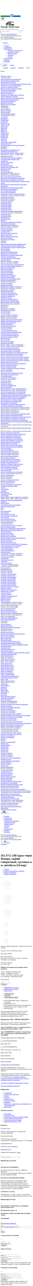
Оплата (10, 57)
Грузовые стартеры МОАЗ (8, 583)
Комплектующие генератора (9, 225)
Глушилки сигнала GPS (8, 92)
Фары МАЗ (4, 684)
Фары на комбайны (6, 671)
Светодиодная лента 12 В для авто (11, 734)
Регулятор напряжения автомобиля (11, 222)
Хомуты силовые (6, 110)
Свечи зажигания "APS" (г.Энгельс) (11, 525)
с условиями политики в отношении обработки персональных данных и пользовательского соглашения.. (15, 1078)
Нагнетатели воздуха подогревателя (11, 445)
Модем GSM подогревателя (9, 443)
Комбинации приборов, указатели (11, 286)
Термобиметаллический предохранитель (13, 404)
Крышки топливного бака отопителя (12, 464)
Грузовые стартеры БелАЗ (8, 574)
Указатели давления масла (8, 293)
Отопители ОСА (6, 382)
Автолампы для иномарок (8, 142)
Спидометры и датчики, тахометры (11, 553)
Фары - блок (4, 679)
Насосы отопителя (6, 476)
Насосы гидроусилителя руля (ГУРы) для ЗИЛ (14, 359)
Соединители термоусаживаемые (11, 505)
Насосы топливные (6, 370)
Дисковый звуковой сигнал (9, 330)
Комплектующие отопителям (9, 453)
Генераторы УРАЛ (6, 209)
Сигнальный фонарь (7, 770)
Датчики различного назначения (10, 258)
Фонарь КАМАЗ (6, 745)
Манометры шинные (7, 103)
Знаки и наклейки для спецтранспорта (12, 98)
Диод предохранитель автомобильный (12, 264)
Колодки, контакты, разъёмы (9, 261)
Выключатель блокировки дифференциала (13, 244)
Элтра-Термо (4, 495)
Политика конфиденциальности (10, 1086)
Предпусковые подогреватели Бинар (12, 415)
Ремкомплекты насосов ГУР (9, 362)
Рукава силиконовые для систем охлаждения (14, 352)
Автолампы (7, 1114)
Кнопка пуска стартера (8, 534)
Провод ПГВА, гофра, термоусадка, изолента (14, 497)
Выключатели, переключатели (10, 173)
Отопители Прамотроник (8, 385)
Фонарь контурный (6, 778)
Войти (3, 1232)
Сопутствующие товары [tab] (11, 997)
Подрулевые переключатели (9, 189)
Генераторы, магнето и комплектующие (13, 194)
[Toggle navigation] (3, 18)
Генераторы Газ (5, 217)
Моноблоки (4, 305)
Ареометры (4, 161)
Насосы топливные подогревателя (11, 484)
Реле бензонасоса (6, 511)
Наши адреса (8, 990)
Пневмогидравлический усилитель (11, 643)
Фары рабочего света (7, 665)
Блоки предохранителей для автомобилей (13, 392)
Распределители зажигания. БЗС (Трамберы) (14, 544)
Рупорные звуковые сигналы (9, 337)
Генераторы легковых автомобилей (11, 211)
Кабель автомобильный (8, 267)
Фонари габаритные (7, 767)
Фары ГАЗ (4, 687)
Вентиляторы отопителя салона (10, 794)
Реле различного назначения (9, 516)
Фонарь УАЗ (4, 743)
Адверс (3, 487)
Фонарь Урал (5, 750)
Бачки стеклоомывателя (8, 616)
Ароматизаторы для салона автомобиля (12, 145)
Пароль (8, 1227)
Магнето (3, 220)
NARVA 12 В (5, 132)
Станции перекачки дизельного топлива (13, 368)
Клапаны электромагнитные (9, 803)
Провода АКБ (5, 170)
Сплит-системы (5, 311)
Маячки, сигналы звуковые (9, 316)
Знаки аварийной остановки (9, 96)
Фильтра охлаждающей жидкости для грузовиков (15, 715)
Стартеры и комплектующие (9, 564)
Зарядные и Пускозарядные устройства (12, 95)
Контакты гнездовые (7, 272)
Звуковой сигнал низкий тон (9, 333)
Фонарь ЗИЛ (4, 748)
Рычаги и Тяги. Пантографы (9, 605)
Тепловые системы (6, 494)
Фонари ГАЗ (4, 751)
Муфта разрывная (6, 640)
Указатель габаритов (7, 773)
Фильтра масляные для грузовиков (11, 714)
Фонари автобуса (6, 762)
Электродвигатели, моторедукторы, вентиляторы (15, 791)
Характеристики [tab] (9, 993)
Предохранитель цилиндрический (11, 401)
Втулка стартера (5, 567)
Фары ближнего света (7, 666)
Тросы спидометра (6, 563)
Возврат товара (12, 53)
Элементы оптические (7, 698)
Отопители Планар (6, 384)
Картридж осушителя (7, 632)
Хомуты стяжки (5, 112)
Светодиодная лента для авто (9, 729)
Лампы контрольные (7, 291)
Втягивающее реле (6, 569)
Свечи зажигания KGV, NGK (9, 547)
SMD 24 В (4, 131)
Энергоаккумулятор (7, 651)
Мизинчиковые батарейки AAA (10, 150)
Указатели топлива (6, 297)
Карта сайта (7, 1107)
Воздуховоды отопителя (8, 458)
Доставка (10, 55)
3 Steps (19, 1152)
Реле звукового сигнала (8, 514)
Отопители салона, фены (8, 377)
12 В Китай (4, 117)
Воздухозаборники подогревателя (11, 437)
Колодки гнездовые (6, 269)
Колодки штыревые (6, 271)
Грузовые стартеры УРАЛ (8, 585)
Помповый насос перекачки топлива (12, 373)
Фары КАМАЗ (5, 685)
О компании (8, 47)
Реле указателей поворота (8, 520)
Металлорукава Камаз (7, 341)
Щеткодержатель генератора (9, 236)
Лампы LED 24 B (6, 143)
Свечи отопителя (6, 470)
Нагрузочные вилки (7, 165)
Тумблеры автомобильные (9, 654)
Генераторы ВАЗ (6, 214)
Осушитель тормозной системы (10, 641)
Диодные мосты (5, 231)
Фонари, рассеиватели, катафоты (11, 726)
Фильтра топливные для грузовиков (11, 717)
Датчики (3, 241)
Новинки (7, 60)
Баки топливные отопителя (9, 467)
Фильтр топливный (6, 709)
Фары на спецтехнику (7, 670)
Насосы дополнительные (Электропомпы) (13, 363)
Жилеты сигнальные (7, 93)
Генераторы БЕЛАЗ (6, 202)
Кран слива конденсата (8, 637)
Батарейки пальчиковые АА (9, 151)
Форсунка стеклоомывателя (9, 618)
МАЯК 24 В (4, 137)
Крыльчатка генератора (8, 239)
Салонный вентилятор (7, 797)
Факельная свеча (6, 552)
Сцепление (4, 621)
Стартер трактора (6, 594)
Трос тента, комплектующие (9, 87)
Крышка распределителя (8, 539)
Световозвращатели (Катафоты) (10, 761)
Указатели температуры (8, 296)
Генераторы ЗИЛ (6, 203)
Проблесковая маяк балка (8, 322)
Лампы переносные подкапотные (11, 79)
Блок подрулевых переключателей (11, 176)
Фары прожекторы (6, 663)
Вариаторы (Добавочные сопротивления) (13, 528)
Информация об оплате (11, 989)
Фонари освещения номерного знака (12, 784)
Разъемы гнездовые (6, 283)
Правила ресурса (6, 1149)
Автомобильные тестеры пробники (11, 158)
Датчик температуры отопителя (10, 459)
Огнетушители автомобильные (10, 81)
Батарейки (4, 147)
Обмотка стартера (6, 588)
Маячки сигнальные (7, 324)
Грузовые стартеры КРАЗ (8, 578)
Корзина (21, 67)
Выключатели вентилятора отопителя (12, 180)
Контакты (7, 61)
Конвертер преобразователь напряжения (13, 393)
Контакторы (4, 808)
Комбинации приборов (8, 289)
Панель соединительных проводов (11, 266)
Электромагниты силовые (8, 809)
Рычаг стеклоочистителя (8, 608)
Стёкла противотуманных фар (10, 676)
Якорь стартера (5, 600)
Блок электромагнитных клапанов (11, 806)
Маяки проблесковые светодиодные (11, 319)
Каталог (13, 67)
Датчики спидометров (7, 556)
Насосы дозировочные (7, 475)
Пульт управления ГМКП (8, 191)
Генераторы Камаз (6, 205)
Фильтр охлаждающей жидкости (10, 707)
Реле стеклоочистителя (8, 519)
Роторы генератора (6, 228)
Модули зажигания (6, 541)
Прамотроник (5, 492)
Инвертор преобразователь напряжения (13, 398)
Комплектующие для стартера (10, 586)
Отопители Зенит (6, 381)
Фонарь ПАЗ (4, 765)
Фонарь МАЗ (5, 747)
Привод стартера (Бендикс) (9, 589)
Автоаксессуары (6, 76)
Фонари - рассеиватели (8, 736)
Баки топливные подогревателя (10, 432)
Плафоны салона (6, 759)
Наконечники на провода (8, 275)
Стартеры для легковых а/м (9, 596)
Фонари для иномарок (7, 737)
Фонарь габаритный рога (8, 776)
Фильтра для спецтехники (8, 718)
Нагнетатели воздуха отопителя (10, 465)
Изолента (3, 502)
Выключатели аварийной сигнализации (13, 178)
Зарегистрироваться (10, 1223)
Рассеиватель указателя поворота (11, 758)
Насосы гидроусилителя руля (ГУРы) (12, 354)
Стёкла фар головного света (9, 677)
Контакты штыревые (7, 274)
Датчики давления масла (8, 256)
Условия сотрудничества (15, 50)
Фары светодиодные (7, 655)
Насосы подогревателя (7, 481)
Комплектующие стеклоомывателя (11, 613)
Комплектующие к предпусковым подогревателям (16, 428)
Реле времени (5, 513)
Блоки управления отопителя (9, 456)
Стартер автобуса (6, 593)
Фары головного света (7, 681)
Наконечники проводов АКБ (9, 167)
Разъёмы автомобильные (8, 280)
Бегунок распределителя (8, 527)
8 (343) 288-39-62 (9, 37)
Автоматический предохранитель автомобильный (16, 395)
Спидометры (4, 558)
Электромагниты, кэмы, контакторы (12, 800)
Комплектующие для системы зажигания (13, 538)
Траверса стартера (6, 597)
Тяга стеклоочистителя (7, 610)
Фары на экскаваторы (7, 673)
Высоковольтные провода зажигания (12, 530)
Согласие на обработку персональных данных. (15, 1083)
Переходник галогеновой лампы (10, 278)
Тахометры (4, 561)
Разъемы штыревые (6, 285)
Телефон (3, 1259)
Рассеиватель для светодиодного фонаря (13, 789)
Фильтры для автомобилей (9, 701)
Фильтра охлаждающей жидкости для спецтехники (16, 723)
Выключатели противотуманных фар (12, 187)
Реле (2, 508)
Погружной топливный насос (10, 374)
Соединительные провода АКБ (10, 159)
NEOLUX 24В (5, 125)
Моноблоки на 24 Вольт (8, 310)
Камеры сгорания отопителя (9, 462)
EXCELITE (4, 121)
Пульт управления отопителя (9, 469)
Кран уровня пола (6, 638)
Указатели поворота (7, 754)
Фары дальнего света (7, 668)
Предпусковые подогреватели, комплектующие (15, 407)
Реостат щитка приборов (8, 192)
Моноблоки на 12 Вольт (8, 308)
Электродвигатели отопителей (10, 798)
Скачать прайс (8, 58)
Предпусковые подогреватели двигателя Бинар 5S (16, 417)
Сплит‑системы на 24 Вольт (9, 315)
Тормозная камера (6, 646)
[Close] (1, 1164)
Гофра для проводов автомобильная (11, 500)
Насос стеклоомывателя (8, 619)
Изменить (4, 1245)
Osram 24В (4, 128)
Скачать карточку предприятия (10, 1064)
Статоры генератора (7, 230)
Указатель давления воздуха (9, 299)
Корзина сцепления (6, 626)
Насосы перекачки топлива (9, 365)
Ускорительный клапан (8, 649)
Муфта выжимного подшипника (10, 627)
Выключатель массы (7, 156)
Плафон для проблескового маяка (11, 321)
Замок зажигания (6, 531)
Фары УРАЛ (4, 690)
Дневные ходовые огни (8, 659)
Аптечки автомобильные (8, 90)
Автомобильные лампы (8, 114)
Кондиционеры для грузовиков (10, 302)
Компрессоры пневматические (10, 300)
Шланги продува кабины (8, 104)
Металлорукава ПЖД (7, 343)
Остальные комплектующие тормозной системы (15, 652)
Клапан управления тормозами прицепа (13, 633)
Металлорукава (5, 338)
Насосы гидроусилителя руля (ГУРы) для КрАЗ (15, 357)
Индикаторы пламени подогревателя (12, 440)
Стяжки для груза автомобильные (11, 85)
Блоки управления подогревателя (11, 436)
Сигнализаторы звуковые (8, 326)
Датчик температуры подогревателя (11, 439)
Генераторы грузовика (7, 198)
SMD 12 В (4, 129)
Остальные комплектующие (9, 486)
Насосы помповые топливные (10, 348)
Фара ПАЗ (4, 695)
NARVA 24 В (5, 134)
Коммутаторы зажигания (8, 536)
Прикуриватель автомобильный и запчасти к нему (16, 84)
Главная (6, 46)
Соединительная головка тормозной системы (14, 644)
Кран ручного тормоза (7, 635)
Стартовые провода (6, 172)
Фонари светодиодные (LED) (9, 786)
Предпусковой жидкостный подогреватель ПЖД (15, 414)
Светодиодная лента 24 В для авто (11, 732)
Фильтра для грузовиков (8, 710)
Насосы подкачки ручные (8, 366)
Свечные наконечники (7, 550)
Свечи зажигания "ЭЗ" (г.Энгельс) (11, 545)
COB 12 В (4, 139)
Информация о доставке (11, 987)
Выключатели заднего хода (9, 253)
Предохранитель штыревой (9, 403)
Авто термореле (5, 250)
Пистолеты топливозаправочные (11, 349)
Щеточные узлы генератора (9, 233)
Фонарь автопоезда (6, 775)
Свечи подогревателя (7, 450)
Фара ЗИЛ (4, 693)
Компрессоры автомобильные (10, 99)
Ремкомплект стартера (7, 591)
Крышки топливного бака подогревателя (13, 434)
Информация (8, 49)
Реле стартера (5, 517)
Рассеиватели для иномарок (9, 783)
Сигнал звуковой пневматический (11, 332)
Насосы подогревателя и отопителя (11, 472)
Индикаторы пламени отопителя (10, 461)
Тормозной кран (5, 648)
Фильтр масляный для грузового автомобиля (14, 704)
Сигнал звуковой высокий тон (10, 335)
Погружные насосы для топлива (10, 351)
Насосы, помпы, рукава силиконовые (12, 344)
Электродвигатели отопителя (9, 451)
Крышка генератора (7, 238)
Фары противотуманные (8, 696)
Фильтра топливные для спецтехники (12, 725)
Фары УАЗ (4, 688)
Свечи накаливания (7, 549)
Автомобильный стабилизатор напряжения (14, 396)
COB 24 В (4, 140)
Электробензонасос (6, 376)
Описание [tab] (7, 995)
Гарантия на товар (13, 52)
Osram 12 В (4, 126)
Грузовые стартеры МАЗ (8, 580)
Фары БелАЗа (5, 692)
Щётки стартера (5, 599)
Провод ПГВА (5, 503)
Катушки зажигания (7, 533)
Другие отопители (6, 387)
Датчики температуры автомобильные (12, 246)
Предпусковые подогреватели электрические (14, 420)
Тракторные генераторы (8, 224)
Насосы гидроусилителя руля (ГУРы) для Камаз (15, 360)
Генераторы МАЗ (6, 208)
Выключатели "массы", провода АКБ (12, 153)
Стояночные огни (6, 772)
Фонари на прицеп (6, 753)
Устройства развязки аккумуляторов (11, 406)
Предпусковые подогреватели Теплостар (13, 418)
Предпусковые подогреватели (10, 410)
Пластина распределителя (8, 542)
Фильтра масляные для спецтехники (12, 721)
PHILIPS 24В (5, 120)
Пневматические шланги (8, 82)
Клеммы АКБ (5, 164)
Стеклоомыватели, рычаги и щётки (11, 602)
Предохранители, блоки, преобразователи (13, 388)
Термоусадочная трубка (8, 506)
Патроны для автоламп (8, 277)
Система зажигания (6, 522)
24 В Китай (4, 118)
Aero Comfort (5, 489)
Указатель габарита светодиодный (11, 781)
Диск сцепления (5, 624)
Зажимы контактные (7, 162)
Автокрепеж (4, 106)
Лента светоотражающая (8, 101)
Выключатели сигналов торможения (12, 255)
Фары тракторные (6, 699)
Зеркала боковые (6, 260)
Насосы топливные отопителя (10, 480)
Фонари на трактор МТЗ (8, 742)
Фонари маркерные (6, 780)
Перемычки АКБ (6, 169)
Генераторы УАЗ (6, 219)
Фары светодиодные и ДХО (12, 1121)
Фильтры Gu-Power (6, 706)
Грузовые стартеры (6, 571)
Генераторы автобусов (7, 197)
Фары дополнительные (8, 674)
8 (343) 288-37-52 (11, 34)
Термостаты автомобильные (9, 252)
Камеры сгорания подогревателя (10, 442)
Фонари (3, 739)
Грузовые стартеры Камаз (8, 577)
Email (8, 1223)
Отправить (4, 1261)
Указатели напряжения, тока (9, 294)
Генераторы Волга (6, 216)
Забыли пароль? (10, 1227)
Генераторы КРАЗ (6, 206)
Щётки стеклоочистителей (9, 611)
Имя (2, 1255)
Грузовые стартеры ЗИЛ (8, 575)
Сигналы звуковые (6, 327)
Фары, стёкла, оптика (7, 660)
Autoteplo (3, 491)
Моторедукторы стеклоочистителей (11, 795)
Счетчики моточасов (7, 560)
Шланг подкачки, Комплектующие (11, 88)
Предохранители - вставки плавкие (11, 399)
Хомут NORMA (5, 109)
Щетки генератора (6, 235)
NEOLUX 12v (5, 123)
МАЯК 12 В (4, 136)
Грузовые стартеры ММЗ (8, 582)
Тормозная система (6, 629)
